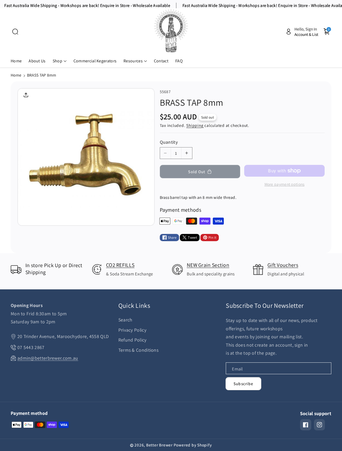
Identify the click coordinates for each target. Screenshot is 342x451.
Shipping (194, 125)
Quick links (134, 305)
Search (125, 320)
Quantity (169, 142)
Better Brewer (159, 445)
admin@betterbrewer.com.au (47, 358)
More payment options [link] (285, 184)
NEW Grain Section (208, 264)
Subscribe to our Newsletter (265, 305)
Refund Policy (132, 340)
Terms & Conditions (138, 350)
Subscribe (243, 383)
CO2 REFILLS (120, 264)
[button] (15, 31)
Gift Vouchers (282, 264)
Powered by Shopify (193, 445)
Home (16, 75)
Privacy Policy (132, 330)
